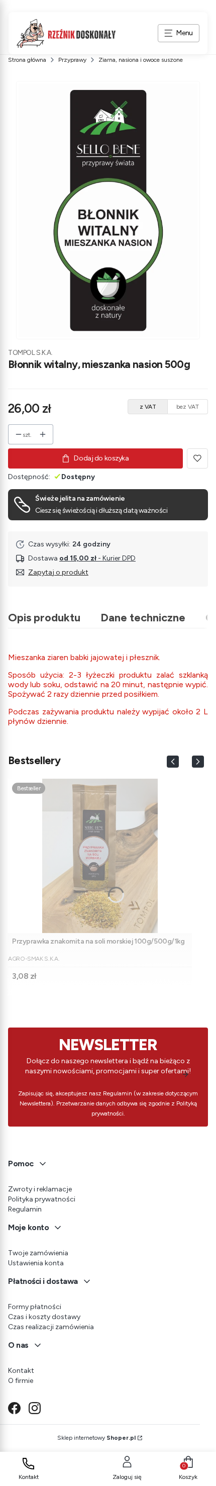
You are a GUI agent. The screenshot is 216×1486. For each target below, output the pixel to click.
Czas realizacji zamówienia (51, 1327)
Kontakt (21, 1370)
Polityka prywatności (41, 1199)
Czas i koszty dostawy (44, 1317)
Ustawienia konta (36, 1263)
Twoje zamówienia (38, 1253)
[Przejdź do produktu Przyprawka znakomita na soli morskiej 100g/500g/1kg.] (100, 856)
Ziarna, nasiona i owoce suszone (140, 59)
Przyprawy (72, 59)
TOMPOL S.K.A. (30, 352)
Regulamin (25, 1209)
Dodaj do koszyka (101, 458)
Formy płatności (34, 1307)
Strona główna (27, 59)
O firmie (20, 1380)
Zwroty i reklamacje (40, 1189)
